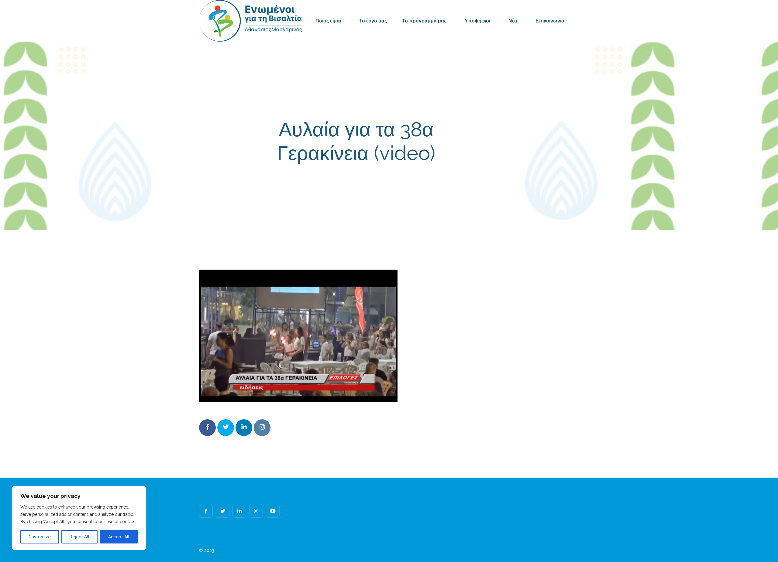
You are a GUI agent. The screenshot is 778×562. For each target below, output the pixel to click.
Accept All (118, 536)
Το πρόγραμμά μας (424, 21)
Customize (40, 536)
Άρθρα (436, 180)
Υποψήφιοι (477, 21)
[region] (79, 518)
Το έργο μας (373, 21)
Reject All (79, 536)
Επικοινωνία (549, 21)
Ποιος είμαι (328, 21)
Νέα (512, 21)
